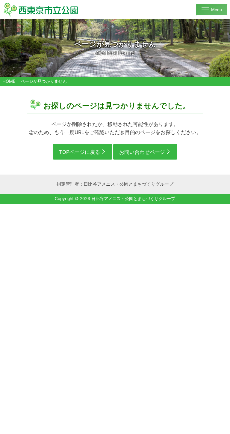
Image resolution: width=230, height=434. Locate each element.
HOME (9, 81)
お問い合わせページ (142, 152)
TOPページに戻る (79, 152)
